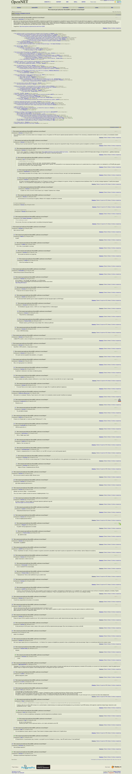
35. (14, 399)
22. (14, 277)
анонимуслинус (57, 78)
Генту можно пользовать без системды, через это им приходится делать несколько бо (43, 37)
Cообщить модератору (116, 28)
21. (16, 242)
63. (17, 531)
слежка (96, 7)
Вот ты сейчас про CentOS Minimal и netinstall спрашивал (29, 113)
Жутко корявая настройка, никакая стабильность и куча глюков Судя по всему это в (35, 67)
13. (13, 471)
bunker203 (34, 52)
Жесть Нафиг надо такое (25, 76)
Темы (111, 759)
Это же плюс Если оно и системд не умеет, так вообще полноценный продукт (33, 43)
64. (16, 571)
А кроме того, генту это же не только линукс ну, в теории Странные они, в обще (45, 39)
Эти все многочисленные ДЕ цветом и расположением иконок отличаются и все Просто (32, 102)
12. (13, 415)
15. (13, 487)
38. (16, 439)
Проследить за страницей (18, 772)
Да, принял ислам (26, 91)
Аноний (32, 72)
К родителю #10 (103, 200)
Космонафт (37, 96)
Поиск (91, 1)
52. (16, 327)
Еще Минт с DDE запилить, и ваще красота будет (25, 62)
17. (13, 547)
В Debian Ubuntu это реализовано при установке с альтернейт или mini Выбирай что (34, 120)
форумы (19, 7)
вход (108, 0)
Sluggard (40, 90)
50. (13, 630)
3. (12, 268)
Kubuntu (19, 108)
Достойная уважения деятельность (24, 84)
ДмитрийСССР (54, 111)
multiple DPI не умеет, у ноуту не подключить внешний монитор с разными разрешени (32, 61)
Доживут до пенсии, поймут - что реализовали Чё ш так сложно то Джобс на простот (32, 86)
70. (17, 455)
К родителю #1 (104, 206)
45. (14, 375)
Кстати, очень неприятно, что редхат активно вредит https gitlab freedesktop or (36, 35)
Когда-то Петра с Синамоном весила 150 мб (32, 80)
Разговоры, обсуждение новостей (22, 13)
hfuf (53, 102)
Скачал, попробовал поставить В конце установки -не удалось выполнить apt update (32, 94)
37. (16, 431)
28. (14, 479)
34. (14, 515)
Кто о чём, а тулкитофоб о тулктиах (27, 47)
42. (16, 523)
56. (14, 622)
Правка (109, 28)
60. (14, 672)
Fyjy (58, 116)
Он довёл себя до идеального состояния (28, 90)
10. (16, 148)
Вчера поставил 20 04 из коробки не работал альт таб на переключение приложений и (32, 103)
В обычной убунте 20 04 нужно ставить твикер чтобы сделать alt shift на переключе (34, 104)
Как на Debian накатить (19, 122)
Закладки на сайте (16, 771)
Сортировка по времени (114, 127)
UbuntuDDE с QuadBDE (19, 93)
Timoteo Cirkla (59, 58)
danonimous (34, 76)
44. (17, 195)
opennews (21, 19)
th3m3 (43, 74)
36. (14, 367)
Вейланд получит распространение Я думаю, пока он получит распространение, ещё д (35, 34)
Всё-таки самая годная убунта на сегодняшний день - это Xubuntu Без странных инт (32, 107)
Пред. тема (115, 759)
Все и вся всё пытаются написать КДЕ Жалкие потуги (25, 83)
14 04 (21, 109)
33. (18, 258)
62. (18, 319)
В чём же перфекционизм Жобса (24, 89)
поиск (50, 7)
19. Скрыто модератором (20, 209)
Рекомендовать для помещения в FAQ (97, 759)
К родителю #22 (103, 300)
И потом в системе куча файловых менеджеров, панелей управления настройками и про (41, 117)
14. (14, 234)
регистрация (112, 0)
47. (14, 216)
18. (13, 596)
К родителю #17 (103, 584)
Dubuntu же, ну (20, 71)
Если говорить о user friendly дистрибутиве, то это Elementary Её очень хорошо (34, 53)
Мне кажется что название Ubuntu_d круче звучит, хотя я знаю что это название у (31, 70)
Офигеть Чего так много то (25, 77)
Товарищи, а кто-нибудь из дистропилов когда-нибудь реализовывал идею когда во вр (32, 111)
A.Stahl (37, 47)
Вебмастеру (118, 772)
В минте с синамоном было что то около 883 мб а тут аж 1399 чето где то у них (36, 78)
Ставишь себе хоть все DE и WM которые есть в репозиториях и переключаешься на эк (38, 116)
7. (14, 140)
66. (16, 447)
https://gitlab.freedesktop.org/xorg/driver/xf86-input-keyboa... (55, 151)
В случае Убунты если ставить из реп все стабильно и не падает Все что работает (37, 68)
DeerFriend (64, 37)
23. (14, 497)
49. (13, 614)
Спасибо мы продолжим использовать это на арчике (25, 101)
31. (19, 187)
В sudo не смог (20, 98)
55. (16, 383)
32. (17, 250)
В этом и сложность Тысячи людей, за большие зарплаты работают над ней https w (34, 87)
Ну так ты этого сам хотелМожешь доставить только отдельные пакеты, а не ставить (43, 118)
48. (13, 604)
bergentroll (26, 71)
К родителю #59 (103, 685)
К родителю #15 (103, 520)
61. (14, 680)
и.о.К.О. (43, 113)
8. (14, 351)
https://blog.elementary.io (21, 282)
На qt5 (18, 46)
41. (16, 407)
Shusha (59, 40)
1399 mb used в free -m (22, 75)
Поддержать (111, 772)
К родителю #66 (103, 468)
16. (13, 539)
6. (12, 359)
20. (17, 157)
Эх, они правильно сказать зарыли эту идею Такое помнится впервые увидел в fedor (35, 119)
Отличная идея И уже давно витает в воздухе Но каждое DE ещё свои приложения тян (35, 115)
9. (12, 391)
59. (13, 662)
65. (14, 646)
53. (16, 507)
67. (14, 688)
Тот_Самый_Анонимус (56, 43)
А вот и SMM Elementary (25, 59)
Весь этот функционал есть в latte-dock (22, 65)
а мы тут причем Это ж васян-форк (27, 96)
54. (13, 638)
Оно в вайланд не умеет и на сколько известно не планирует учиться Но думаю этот (32, 33)
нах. (59, 36)
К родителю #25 (103, 576)
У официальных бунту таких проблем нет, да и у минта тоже (32, 97)
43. (16, 587)
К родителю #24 (103, 444)
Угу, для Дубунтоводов (25, 72)
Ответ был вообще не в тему (31, 49)
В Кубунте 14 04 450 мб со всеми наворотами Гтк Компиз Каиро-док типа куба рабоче (40, 79)
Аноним (52, 33)
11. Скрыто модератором (19, 203)
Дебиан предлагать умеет (22, 112)
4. (12, 335)
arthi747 (52, 94)
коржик (38, 88)
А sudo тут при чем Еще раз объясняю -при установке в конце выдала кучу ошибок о (37, 99)
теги (95, 1)
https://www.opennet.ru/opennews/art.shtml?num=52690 (32, 26)
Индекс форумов (107, 759)
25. (14, 555)
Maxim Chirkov (117, 771)
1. (12, 131)
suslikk (29, 112)
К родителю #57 (103, 324)
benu (55, 115)
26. (18, 169)
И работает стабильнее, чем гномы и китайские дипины (29, 66)
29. (14, 579)
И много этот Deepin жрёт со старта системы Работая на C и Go (27, 74)
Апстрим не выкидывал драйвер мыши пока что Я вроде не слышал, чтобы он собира (43, 38)
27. (16, 287)
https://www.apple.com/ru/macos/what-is (24, 502)
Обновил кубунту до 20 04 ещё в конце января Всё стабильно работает (40, 58)
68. (14, 727)
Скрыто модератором (21, 41)
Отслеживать (118, 14)
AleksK (58, 55)
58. (18, 311)
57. (17, 303)
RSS (112, 7)
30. (18, 177)
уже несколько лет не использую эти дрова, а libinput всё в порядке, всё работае (40, 40)
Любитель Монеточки (54, 70)
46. (16, 295)
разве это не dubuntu (18, 106)
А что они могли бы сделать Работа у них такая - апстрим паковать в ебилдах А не (40, 36)
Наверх (109, 137)
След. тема (119, 759)
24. (14, 423)
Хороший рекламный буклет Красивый (28, 88)
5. (12, 343)
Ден (54, 119)
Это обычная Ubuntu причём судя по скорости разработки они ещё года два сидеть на (38, 55)
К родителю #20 (103, 184)
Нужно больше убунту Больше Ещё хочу (23, 52)
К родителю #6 (104, 380)
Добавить (105, 772)
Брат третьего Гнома (18, 45)
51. (16, 563)
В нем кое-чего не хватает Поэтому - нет (28, 54)
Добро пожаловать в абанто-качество (25, 95)
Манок (22, 46)
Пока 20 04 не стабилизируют (31, 57)
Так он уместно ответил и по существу (31, 48)
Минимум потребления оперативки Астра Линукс (24, 123)
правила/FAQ (34, 7)
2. (12, 226)
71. (17, 463)
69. (13, 743)
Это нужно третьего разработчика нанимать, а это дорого (29, 63)
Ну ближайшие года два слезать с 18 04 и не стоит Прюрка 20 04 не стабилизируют (40, 56)
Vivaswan (61, 79)
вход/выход (81, 7)
